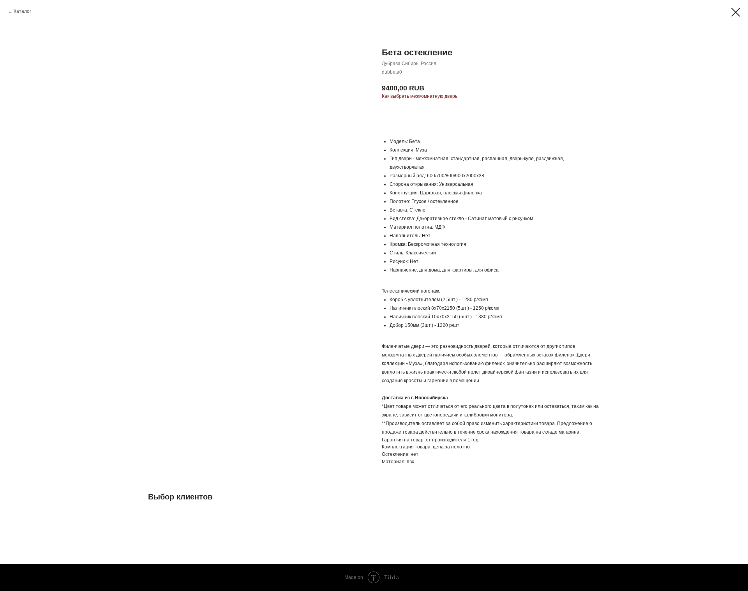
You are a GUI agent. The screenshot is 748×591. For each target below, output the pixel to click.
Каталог (22, 11)
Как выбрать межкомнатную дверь (419, 96)
